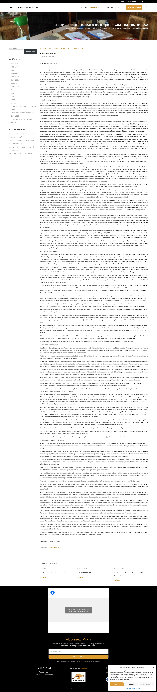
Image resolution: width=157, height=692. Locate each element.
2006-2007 (15, 87)
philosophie (55, 547)
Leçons (13, 103)
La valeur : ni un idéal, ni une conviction (53, 573)
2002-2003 (15, 77)
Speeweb (84, 668)
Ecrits (13, 100)
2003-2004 (15, 80)
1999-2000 (77, 48)
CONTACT (144, 1)
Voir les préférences (146, 684)
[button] (153, 667)
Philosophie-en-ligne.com (63, 48)
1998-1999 (14, 64)
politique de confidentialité (91, 661)
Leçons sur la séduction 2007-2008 (23, 106)
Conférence (15, 90)
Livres (13, 109)
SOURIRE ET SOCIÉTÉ (84, 573)
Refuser (131, 684)
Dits (83, 48)
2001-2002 (14, 73)
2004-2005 (15, 83)
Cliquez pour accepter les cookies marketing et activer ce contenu (78, 610)
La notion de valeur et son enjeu (20, 154)
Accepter (117, 684)
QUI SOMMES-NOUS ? (130, 1)
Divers (13, 96)
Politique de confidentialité (132, 688)
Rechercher (13, 48)
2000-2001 (14, 70)
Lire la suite (43, 578)
